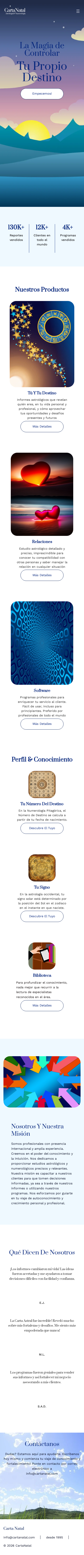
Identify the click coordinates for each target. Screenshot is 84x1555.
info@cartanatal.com (19, 1537)
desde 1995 (54, 1537)
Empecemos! (42, 93)
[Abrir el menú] (78, 11)
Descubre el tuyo (42, 828)
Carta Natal (13, 1528)
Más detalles (42, 426)
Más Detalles (42, 575)
